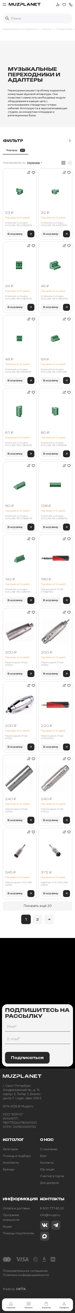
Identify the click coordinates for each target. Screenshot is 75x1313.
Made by (14, 1289)
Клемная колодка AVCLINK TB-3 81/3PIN (18, 370)
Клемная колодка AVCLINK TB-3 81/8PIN (54, 517)
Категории (10, 1149)
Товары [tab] (15, 150)
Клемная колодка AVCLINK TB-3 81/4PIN (54, 370)
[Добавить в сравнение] (27, 172)
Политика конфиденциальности (26, 1275)
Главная (11, 1307)
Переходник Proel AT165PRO (52, 590)
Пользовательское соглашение (25, 1271)
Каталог (29, 1307)
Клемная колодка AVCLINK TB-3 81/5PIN (54, 444)
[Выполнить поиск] (7, 18)
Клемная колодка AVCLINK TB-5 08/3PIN (18, 297)
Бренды (8, 1169)
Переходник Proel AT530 (52, 663)
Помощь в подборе (17, 1156)
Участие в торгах (52, 1176)
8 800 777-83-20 (52, 1208)
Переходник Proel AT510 (16, 737)
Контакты (47, 1162)
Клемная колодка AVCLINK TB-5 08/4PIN (54, 297)
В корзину (15, 233)
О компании (48, 1149)
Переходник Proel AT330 (16, 810)
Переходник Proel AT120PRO (52, 737)
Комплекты (11, 1162)
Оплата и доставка (16, 1208)
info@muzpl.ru (50, 1215)
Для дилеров (49, 1183)
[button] (70, 4)
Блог (43, 1156)
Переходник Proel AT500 (16, 663)
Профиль (64, 1307)
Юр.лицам (47, 1169)
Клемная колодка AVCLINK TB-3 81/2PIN (54, 224)
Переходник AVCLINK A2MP (18, 883)
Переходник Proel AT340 (52, 810)
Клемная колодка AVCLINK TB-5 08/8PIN (18, 517)
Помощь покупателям (18, 1233)
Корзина (46, 1307)
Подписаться (27, 1057)
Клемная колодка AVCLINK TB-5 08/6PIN (18, 444)
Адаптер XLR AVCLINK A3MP (54, 883)
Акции (7, 1226)
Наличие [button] (33, 162)
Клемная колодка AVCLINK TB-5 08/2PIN (18, 224)
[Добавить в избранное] (32, 172)
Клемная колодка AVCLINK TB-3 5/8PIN (17, 590)
